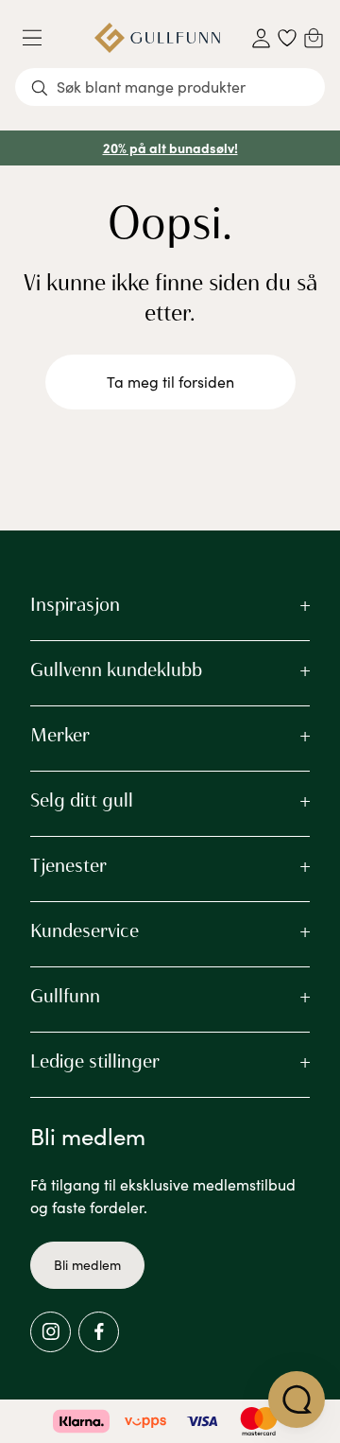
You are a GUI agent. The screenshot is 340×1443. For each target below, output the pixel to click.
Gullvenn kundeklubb (116, 669)
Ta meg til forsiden (170, 381)
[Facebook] (98, 1332)
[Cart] (313, 37)
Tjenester (68, 865)
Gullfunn (65, 995)
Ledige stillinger (95, 1061)
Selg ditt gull (81, 800)
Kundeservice (84, 930)
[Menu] (39, 38)
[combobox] (170, 87)
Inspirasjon (75, 604)
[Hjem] (157, 38)
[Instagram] (50, 1332)
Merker (60, 734)
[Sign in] (261, 38)
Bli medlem (87, 1265)
